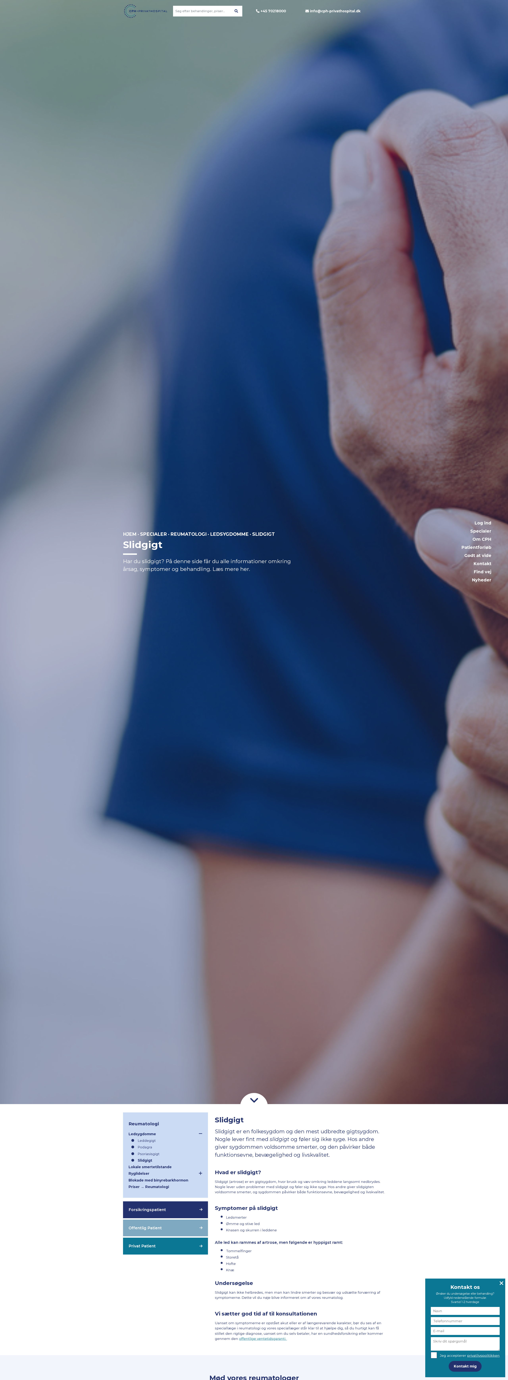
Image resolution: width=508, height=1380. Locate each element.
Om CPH (481, 539)
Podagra (145, 1147)
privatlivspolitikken (483, 1355)
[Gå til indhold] (254, 1100)
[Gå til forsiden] (143, 11)
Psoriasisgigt (149, 1154)
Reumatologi (188, 534)
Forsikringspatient (147, 1209)
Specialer (480, 531)
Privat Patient (142, 1246)
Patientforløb (476, 547)
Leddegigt (147, 1140)
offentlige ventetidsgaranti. (263, 1339)
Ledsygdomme (229, 534)
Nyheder (481, 579)
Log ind (482, 522)
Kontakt (482, 563)
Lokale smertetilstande (150, 1167)
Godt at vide (477, 555)
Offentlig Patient (145, 1228)
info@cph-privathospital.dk (335, 11)
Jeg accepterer (470, 1355)
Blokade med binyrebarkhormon (158, 1180)
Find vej (482, 571)
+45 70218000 (273, 11)
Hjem (130, 534)
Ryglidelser (139, 1173)
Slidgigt (145, 1160)
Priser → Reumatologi (149, 1187)
